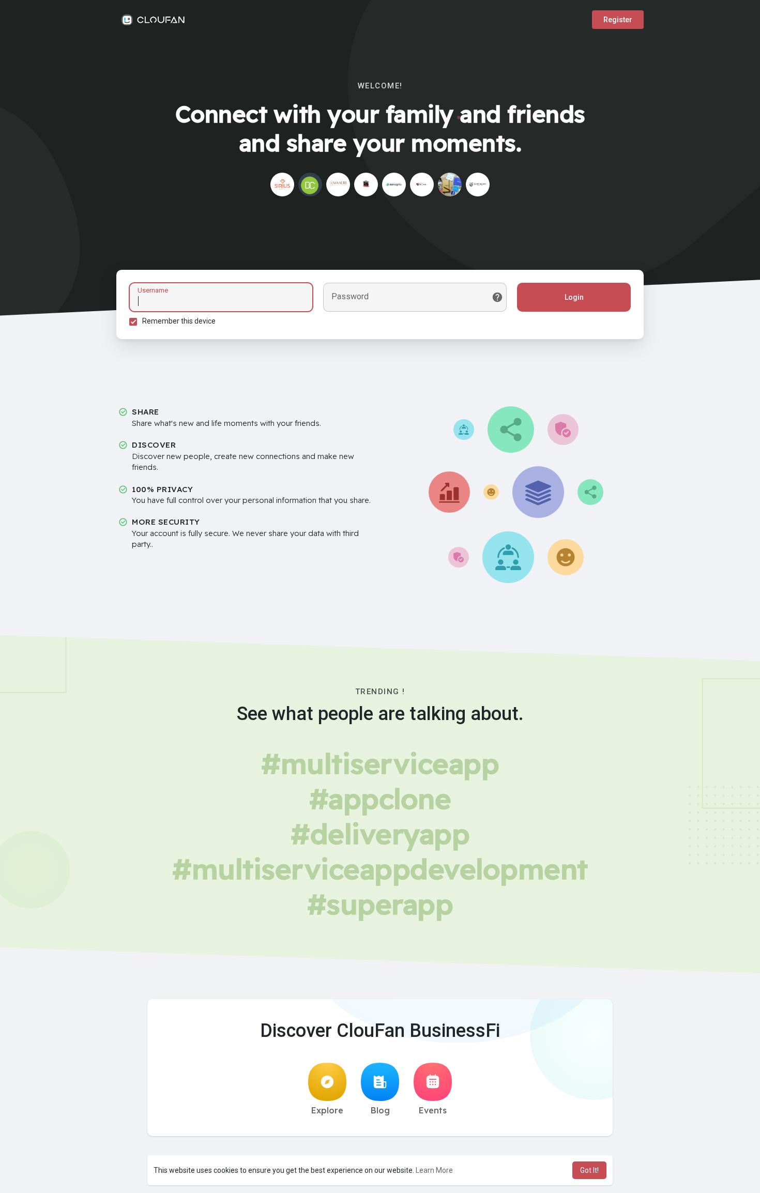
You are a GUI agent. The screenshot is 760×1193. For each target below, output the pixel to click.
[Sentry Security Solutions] (478, 184)
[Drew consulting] (310, 184)
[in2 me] (422, 184)
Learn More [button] (434, 1170)
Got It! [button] (589, 1170)
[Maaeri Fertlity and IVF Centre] (338, 184)
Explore (327, 1110)
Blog (380, 1110)
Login (574, 297)
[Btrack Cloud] (450, 184)
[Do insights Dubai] (394, 184)
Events (433, 1110)
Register (617, 20)
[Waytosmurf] (366, 184)
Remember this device (179, 321)
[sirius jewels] (282, 184)
